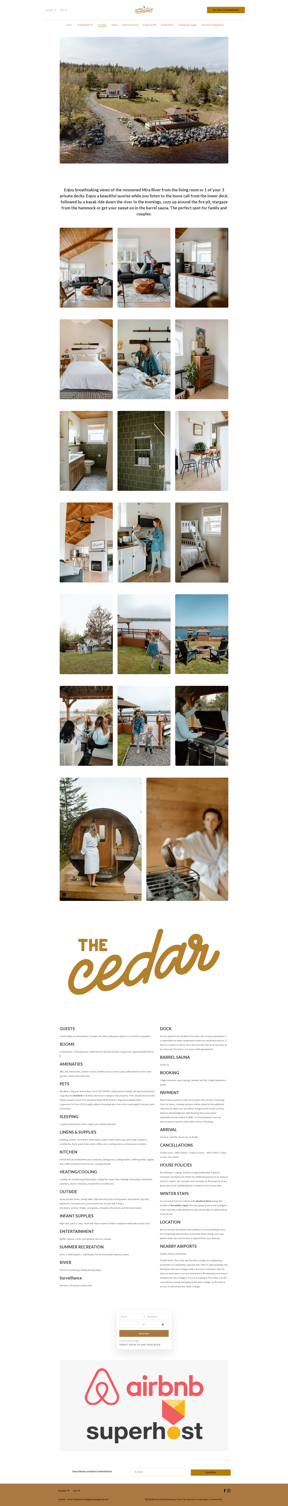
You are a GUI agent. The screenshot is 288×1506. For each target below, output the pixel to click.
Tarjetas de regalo (187, 24)
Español (49, 10)
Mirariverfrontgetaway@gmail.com (91, 1499)
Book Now (144, 1333)
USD (62, 10)
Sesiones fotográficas (212, 24)
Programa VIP (149, 24)
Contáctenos (167, 24)
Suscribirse (211, 1472)
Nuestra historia (130, 24)
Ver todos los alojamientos (226, 10)
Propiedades (85, 25)
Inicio (69, 24)
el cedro (102, 24)
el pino (114, 24)
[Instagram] (229, 1491)
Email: (70, 1499)
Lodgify (227, 1499)
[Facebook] (225, 1491)
